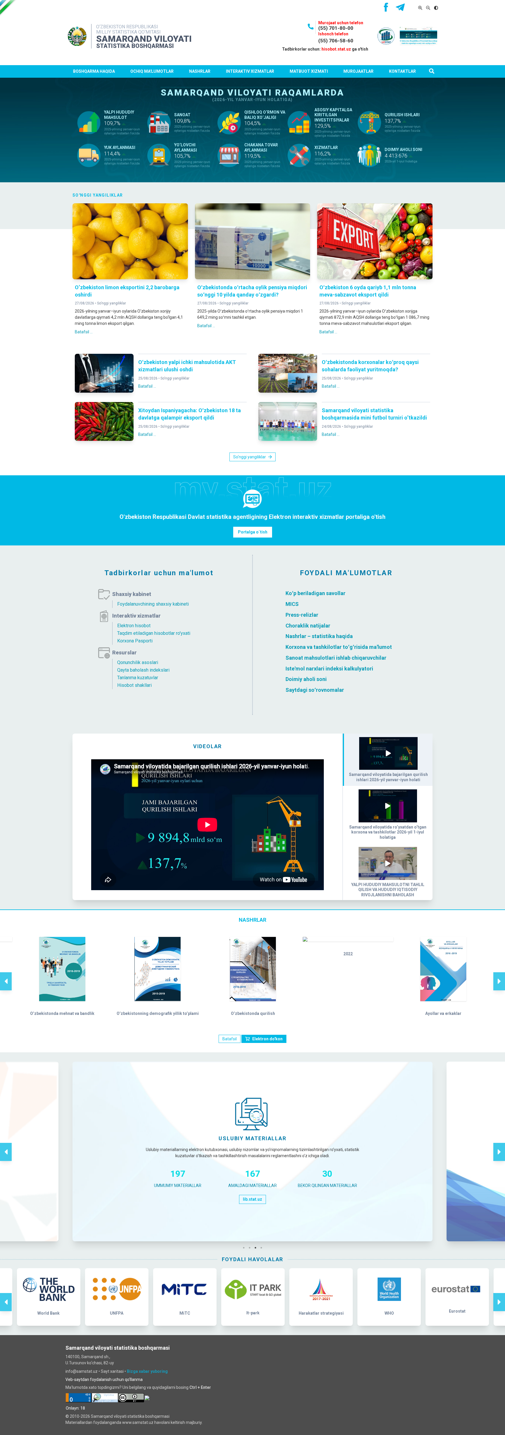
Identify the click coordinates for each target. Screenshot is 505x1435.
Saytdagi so (300, 690)
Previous (6, 975)
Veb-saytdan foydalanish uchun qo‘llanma (104, 1379)
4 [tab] (263, 1248)
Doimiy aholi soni (306, 679)
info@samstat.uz (81, 1371)
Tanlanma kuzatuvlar (137, 677)
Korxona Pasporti (135, 641)
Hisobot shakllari (134, 685)
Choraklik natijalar (308, 625)
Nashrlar (199, 71)
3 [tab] (257, 1248)
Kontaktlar (402, 71)
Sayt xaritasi (112, 1371)
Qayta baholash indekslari (143, 670)
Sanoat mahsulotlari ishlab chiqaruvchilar (336, 658)
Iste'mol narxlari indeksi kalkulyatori (329, 668)
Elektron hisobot (134, 625)
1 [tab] (245, 1248)
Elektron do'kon (267, 1039)
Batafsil (229, 1039)
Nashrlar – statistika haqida (319, 636)
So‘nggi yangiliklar (111, 303)
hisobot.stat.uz (336, 49)
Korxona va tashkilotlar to (317, 647)
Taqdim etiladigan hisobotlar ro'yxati (153, 633)
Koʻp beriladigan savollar (315, 593)
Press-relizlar (302, 615)
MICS (292, 604)
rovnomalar (330, 690)
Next (499, 975)
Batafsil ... (84, 332)
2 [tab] (251, 1248)
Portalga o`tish (252, 532)
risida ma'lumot (373, 647)
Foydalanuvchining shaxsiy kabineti (153, 604)
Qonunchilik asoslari (137, 662)
